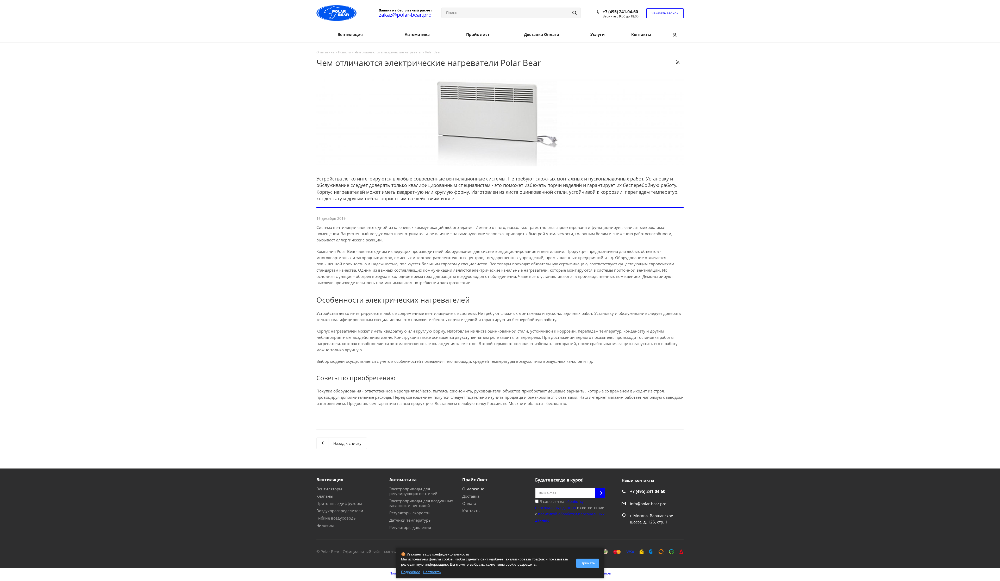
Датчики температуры (410, 520)
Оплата (469, 503)
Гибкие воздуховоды (336, 518)
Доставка (470, 496)
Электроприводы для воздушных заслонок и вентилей (421, 503)
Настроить (432, 572)
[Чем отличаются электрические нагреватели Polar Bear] (500, 122)
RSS (677, 62)
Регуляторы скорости (409, 512)
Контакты (471, 510)
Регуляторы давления (410, 527)
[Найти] (574, 13)
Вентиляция (329, 480)
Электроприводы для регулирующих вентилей (413, 491)
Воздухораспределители (339, 510)
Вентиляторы (329, 488)
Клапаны (324, 496)
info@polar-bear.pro (648, 503)
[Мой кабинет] (674, 34)
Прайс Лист (475, 480)
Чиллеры (325, 525)
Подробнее (410, 572)
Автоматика (403, 480)
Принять (587, 563)
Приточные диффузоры (339, 503)
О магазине (473, 488)
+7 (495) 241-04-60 (620, 12)
